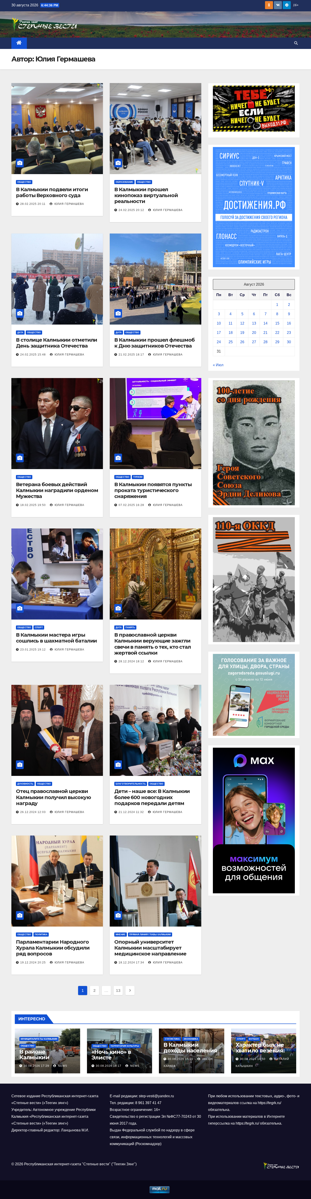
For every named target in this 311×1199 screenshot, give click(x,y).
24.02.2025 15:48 (33, 354)
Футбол (254, 1039)
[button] (296, 43)
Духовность (25, 783)
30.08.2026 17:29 (36, 1065)
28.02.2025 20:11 (33, 204)
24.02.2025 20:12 (131, 210)
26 (242, 342)
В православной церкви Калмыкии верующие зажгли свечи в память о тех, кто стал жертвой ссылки (152, 644)
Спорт (39, 627)
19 (242, 333)
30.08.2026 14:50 (252, 1059)
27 (254, 342)
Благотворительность (131, 783)
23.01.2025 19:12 (33, 649)
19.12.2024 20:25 (33, 962)
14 (265, 323)
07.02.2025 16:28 (131, 505)
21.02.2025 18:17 (131, 354)
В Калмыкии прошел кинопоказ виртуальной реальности (146, 195)
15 (277, 323)
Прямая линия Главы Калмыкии (150, 934)
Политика (41, 934)
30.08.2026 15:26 (180, 1059)
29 (277, 342)
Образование (124, 182)
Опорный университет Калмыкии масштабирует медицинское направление (150, 948)
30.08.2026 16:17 (108, 1065)
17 (219, 333)
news (62, 1065)
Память (130, 627)
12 (242, 323)
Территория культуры (124, 1046)
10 (219, 323)
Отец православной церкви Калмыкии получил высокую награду (53, 797)
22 (277, 333)
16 (289, 323)
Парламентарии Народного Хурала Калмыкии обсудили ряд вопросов (52, 948)
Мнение (120, 934)
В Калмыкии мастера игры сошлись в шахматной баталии (57, 638)
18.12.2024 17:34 (131, 962)
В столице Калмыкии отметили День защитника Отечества (56, 343)
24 (219, 342)
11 (230, 323)
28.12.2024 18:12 (131, 661)
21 (265, 333)
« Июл (218, 365)
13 (118, 990)
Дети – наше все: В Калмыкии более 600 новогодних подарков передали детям (152, 797)
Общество (24, 182)
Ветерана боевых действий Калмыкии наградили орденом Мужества (57, 490)
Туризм (137, 477)
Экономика (191, 1039)
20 (254, 333)
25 (231, 342)
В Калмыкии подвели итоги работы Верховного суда (52, 192)
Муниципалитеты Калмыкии (39, 1039)
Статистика (172, 1039)
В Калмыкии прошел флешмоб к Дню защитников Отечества (154, 343)
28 (265, 342)
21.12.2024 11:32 (131, 812)
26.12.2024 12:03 (33, 812)
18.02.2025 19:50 (33, 505)
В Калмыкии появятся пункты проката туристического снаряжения (152, 490)
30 (289, 342)
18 (231, 333)
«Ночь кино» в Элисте (111, 1055)
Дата (20, 332)
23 (289, 333)
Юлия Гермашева (69, 204)
